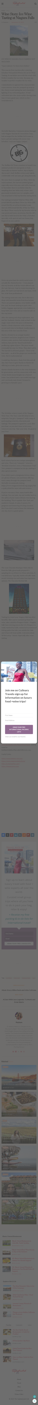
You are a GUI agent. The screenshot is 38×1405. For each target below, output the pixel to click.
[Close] (34, 664)
